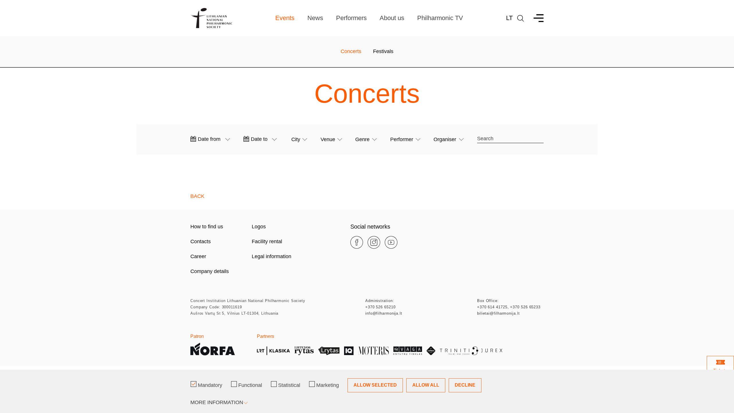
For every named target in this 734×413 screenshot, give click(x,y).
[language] (520, 18)
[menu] (536, 18)
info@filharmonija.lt (383, 313)
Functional (250, 385)
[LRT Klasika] (273, 350)
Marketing (327, 385)
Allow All (425, 385)
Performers (351, 18)
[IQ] (349, 350)
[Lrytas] (328, 350)
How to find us (206, 226)
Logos (259, 226)
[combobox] (299, 139)
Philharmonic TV (440, 18)
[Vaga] (407, 350)
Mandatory (210, 385)
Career (198, 256)
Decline (465, 385)
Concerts (351, 51)
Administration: (379, 301)
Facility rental (267, 241)
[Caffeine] (431, 350)
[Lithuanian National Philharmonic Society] (211, 18)
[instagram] (374, 242)
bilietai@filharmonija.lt (498, 313)
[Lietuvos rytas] (304, 350)
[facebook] (356, 242)
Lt (509, 18)
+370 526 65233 (525, 307)
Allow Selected (375, 385)
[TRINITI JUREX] (471, 350)
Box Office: (488, 301)
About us (392, 18)
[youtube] (391, 242)
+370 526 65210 (380, 307)
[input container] (214, 139)
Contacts (200, 241)
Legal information (271, 256)
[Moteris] (373, 350)
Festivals (383, 51)
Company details (209, 271)
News (315, 18)
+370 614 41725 (492, 307)
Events (284, 18)
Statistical (289, 385)
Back (197, 196)
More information (216, 402)
